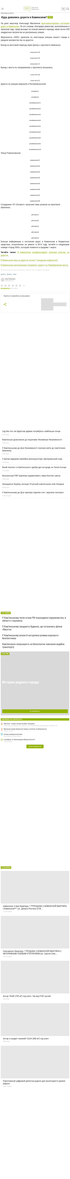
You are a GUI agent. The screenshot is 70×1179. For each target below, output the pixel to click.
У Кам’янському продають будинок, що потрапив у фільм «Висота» (32, 628)
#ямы (14, 274)
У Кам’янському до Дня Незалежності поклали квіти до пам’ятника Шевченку (33, 449)
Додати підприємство (35, 746)
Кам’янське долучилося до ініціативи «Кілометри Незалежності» (32, 439)
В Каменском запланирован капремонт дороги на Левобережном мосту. (35, 265)
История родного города (20, 682)
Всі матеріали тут (35, 711)
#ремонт (9, 274)
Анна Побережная (10, 279)
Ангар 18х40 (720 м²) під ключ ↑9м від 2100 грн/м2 (27, 996)
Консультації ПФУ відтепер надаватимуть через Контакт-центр (31, 475)
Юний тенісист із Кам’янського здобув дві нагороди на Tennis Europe (34, 467)
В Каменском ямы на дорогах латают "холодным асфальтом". (29, 260)
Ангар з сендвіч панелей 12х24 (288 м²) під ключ (26, 1038)
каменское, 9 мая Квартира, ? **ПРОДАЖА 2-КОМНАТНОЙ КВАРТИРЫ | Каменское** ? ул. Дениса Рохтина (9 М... (35, 907)
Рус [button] (63, 9)
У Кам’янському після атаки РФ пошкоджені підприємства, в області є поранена (34, 619)
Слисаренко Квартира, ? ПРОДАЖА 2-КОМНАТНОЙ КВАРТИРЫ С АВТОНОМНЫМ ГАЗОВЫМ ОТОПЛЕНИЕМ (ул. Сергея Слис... (32, 952)
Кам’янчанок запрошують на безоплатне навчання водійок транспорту (33, 646)
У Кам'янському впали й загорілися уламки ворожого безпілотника (30, 637)
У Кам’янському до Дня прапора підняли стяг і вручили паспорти (33, 492)
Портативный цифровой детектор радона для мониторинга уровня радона (34, 1082)
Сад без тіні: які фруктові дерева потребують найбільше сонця (31, 431)
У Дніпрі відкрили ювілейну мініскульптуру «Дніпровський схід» (32, 459)
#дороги (3, 274)
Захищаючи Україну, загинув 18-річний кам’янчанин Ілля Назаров (33, 484)
